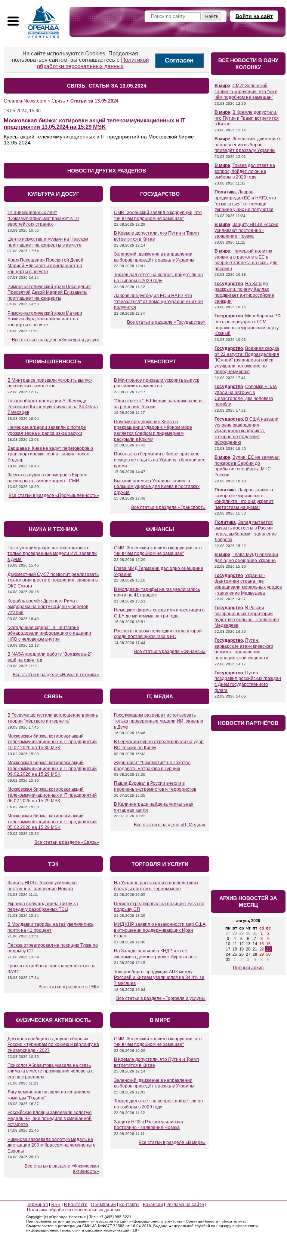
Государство (229, 283)
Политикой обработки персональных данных (93, 63)
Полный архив (248, 967)
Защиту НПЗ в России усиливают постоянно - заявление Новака (42, 885)
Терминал (37, 1204)
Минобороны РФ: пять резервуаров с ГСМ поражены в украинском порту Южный (248, 324)
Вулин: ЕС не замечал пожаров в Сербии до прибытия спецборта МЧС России (247, 466)
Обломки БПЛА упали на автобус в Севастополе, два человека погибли (246, 395)
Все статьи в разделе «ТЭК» (68, 986)
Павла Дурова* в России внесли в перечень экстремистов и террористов (155, 786)
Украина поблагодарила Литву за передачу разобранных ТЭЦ (42, 906)
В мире (222, 85)
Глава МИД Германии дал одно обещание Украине (246, 557)
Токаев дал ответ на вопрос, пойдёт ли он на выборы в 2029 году (158, 277)
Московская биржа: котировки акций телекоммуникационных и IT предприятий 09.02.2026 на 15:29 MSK (52, 768)
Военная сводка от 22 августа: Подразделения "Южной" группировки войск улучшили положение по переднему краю (247, 360)
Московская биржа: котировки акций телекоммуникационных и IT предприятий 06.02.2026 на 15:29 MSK (52, 795)
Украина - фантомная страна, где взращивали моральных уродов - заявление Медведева (248, 584)
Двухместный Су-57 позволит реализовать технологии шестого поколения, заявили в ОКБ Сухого (53, 580)
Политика (225, 192)
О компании (103, 1204)
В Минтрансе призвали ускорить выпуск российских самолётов (49, 383)
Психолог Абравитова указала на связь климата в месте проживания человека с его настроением (50, 1071)
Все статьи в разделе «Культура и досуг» (55, 339)
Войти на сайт (254, 16)
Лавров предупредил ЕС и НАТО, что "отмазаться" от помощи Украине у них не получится (158, 301)
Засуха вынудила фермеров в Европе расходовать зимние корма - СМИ (47, 477)
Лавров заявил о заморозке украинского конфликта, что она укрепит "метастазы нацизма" (244, 498)
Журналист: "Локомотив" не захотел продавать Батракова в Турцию (152, 765)
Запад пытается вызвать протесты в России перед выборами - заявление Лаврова (246, 531)
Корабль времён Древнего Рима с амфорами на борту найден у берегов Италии (47, 606)
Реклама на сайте (185, 1204)
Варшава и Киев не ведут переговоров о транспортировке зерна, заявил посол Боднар (50, 454)
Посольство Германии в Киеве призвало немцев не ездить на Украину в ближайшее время (160, 459)
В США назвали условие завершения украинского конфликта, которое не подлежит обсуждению (246, 430)
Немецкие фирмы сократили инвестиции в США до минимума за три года (159, 613)
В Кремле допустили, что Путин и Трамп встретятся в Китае (247, 118)
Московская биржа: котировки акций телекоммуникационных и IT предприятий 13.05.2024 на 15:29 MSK (94, 123)
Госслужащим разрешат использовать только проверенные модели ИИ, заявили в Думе (52, 553)
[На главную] (43, 21)
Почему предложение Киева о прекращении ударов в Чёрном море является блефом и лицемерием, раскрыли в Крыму (153, 430)
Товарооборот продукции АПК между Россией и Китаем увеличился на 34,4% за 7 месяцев (52, 406)
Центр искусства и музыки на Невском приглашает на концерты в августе (47, 242)
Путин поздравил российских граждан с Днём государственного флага (248, 681)
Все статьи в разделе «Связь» (66, 842)
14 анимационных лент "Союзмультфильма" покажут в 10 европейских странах (43, 218)
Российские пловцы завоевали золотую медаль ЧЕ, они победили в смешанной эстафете (49, 1118)
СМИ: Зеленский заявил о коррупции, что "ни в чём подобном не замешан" (158, 215)
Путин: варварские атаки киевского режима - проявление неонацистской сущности (244, 649)
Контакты (129, 1204)
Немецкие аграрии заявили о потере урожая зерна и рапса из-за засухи (46, 430)
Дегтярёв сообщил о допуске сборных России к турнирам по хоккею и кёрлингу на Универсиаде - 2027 (53, 1044)
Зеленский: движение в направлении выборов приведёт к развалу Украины (154, 257)
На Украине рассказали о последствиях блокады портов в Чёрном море (156, 885)
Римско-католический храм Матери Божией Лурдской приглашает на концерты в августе (44, 319)
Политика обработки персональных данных (73, 1209)
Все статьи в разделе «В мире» (172, 1142)
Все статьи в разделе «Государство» (166, 322)
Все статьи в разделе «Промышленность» (54, 495)
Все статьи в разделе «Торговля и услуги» (161, 998)
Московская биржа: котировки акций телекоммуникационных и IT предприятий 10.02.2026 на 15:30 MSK (52, 741)
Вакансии (153, 1204)
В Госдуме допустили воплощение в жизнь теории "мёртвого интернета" (52, 718)
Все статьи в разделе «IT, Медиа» (170, 824)
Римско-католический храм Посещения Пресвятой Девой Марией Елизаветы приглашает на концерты (49, 292)
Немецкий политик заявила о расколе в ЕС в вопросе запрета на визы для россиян (246, 259)
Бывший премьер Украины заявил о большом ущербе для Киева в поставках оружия (157, 486)
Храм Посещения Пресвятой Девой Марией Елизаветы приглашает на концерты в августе (45, 265)
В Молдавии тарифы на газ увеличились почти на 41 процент (157, 592)
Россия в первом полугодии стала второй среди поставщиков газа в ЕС (158, 634)
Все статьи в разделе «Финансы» (170, 651)
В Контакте (75, 1204)
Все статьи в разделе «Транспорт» (168, 507)
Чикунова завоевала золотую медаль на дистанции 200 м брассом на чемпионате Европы (51, 1145)
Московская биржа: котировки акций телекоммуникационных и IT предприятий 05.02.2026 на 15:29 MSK (52, 821)
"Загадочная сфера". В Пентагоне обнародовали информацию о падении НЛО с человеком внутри (49, 633)
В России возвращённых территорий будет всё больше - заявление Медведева (247, 616)
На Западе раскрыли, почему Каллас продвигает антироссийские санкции (244, 292)
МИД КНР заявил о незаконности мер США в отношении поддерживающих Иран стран (160, 930)
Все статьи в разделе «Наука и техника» (56, 674)
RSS (56, 1204)
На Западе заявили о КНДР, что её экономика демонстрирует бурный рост (156, 953)
